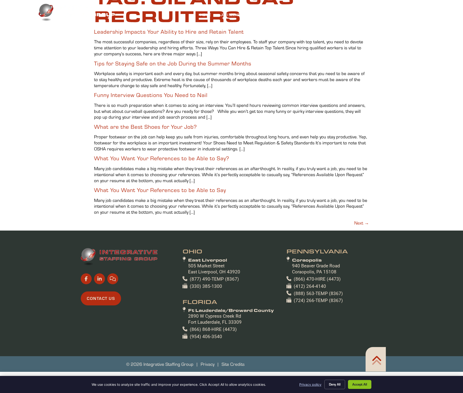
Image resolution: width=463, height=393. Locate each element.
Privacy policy (310, 384)
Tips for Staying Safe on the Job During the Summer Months (172, 63)
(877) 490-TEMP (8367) (214, 279)
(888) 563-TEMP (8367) (318, 293)
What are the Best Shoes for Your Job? (145, 126)
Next (361, 222)
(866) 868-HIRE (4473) (213, 329)
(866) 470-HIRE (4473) (317, 279)
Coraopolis (307, 260)
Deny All (334, 384)
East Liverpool (207, 260)
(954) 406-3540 (206, 336)
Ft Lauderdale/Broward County (231, 310)
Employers (274, 15)
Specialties (310, 15)
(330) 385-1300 (206, 286)
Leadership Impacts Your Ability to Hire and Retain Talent (169, 31)
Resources (378, 15)
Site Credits (233, 364)
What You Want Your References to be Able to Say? (161, 158)
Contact (411, 15)
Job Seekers (237, 15)
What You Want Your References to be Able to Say (160, 190)
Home (208, 15)
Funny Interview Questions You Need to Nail (151, 95)
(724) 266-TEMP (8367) (318, 300)
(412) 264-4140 (310, 286)
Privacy (207, 364)
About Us (344, 15)
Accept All (359, 384)
